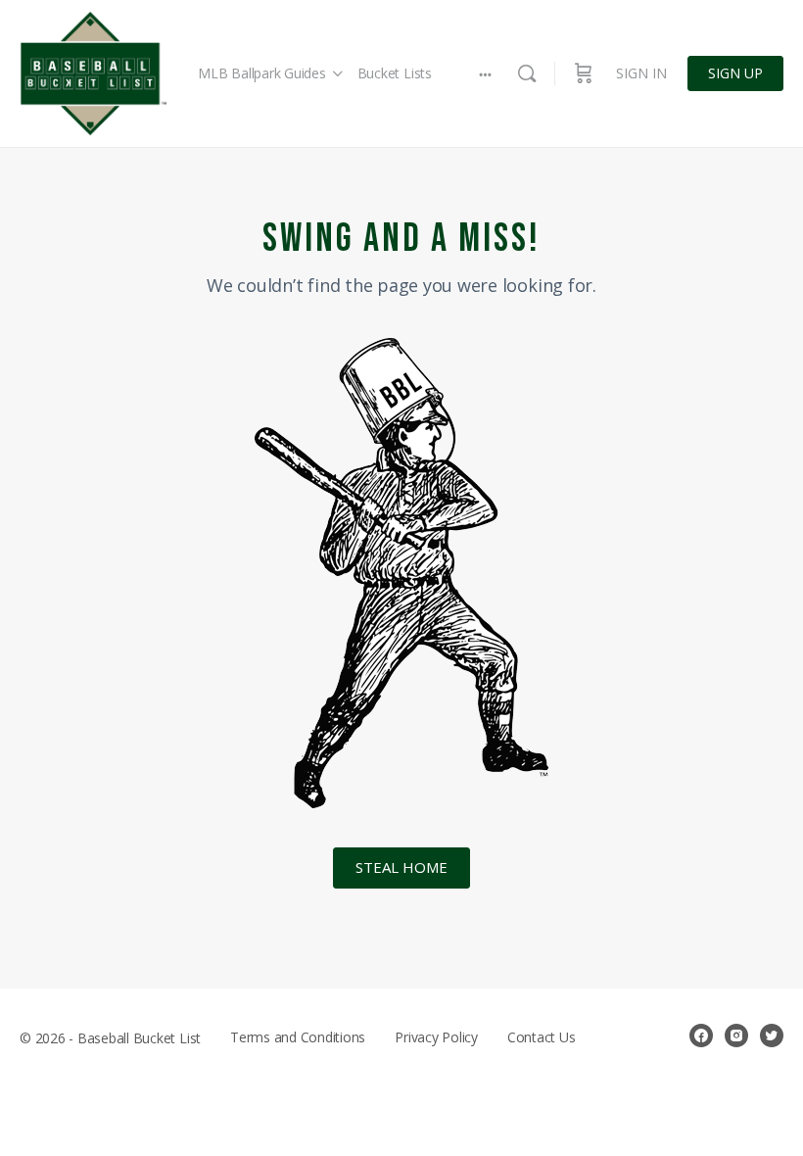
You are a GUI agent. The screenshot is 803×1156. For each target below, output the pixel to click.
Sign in (641, 73)
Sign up (735, 73)
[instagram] (736, 1035)
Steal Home (401, 867)
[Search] (526, 73)
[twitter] (771, 1035)
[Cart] (583, 73)
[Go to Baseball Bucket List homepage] (93, 74)
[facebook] (701, 1035)
